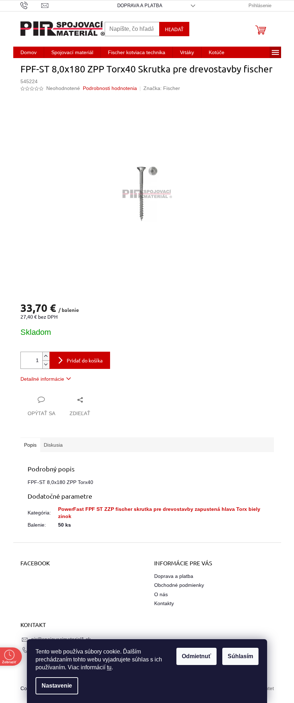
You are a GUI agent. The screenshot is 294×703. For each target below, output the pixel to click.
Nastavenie (57, 686)
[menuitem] (28, 52)
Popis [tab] (30, 445)
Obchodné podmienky (179, 585)
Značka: (161, 88)
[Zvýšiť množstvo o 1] (45, 356)
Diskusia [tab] (53, 445)
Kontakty (164, 603)
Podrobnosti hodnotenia (110, 88)
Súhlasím (240, 656)
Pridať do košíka (85, 360)
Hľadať (174, 29)
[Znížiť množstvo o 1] (45, 364)
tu (109, 667)
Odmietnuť (196, 656)
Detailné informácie (42, 379)
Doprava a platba (139, 5)
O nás (161, 594)
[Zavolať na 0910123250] (31, 5)
